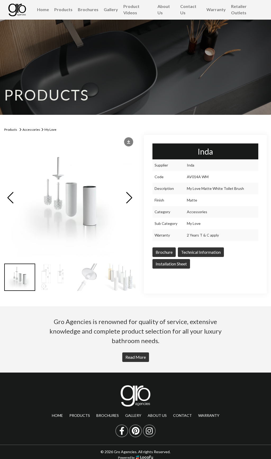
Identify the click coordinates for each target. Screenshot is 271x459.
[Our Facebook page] (121, 431)
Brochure (164, 252)
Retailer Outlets (239, 9)
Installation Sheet (171, 263)
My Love (50, 130)
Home (43, 9)
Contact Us (188, 9)
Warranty (216, 9)
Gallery (111, 9)
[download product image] (128, 142)
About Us (163, 9)
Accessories (31, 130)
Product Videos (131, 9)
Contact (182, 415)
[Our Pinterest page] (135, 431)
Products (63, 9)
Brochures (88, 9)
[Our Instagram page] (149, 431)
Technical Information (201, 252)
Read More (135, 357)
